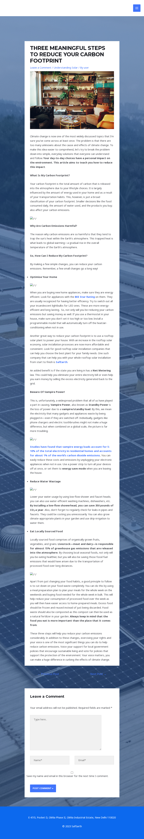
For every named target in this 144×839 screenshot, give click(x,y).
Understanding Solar (66, 67)
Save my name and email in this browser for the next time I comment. (67, 776)
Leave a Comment (40, 67)
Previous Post (48, 674)
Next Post (98, 674)
